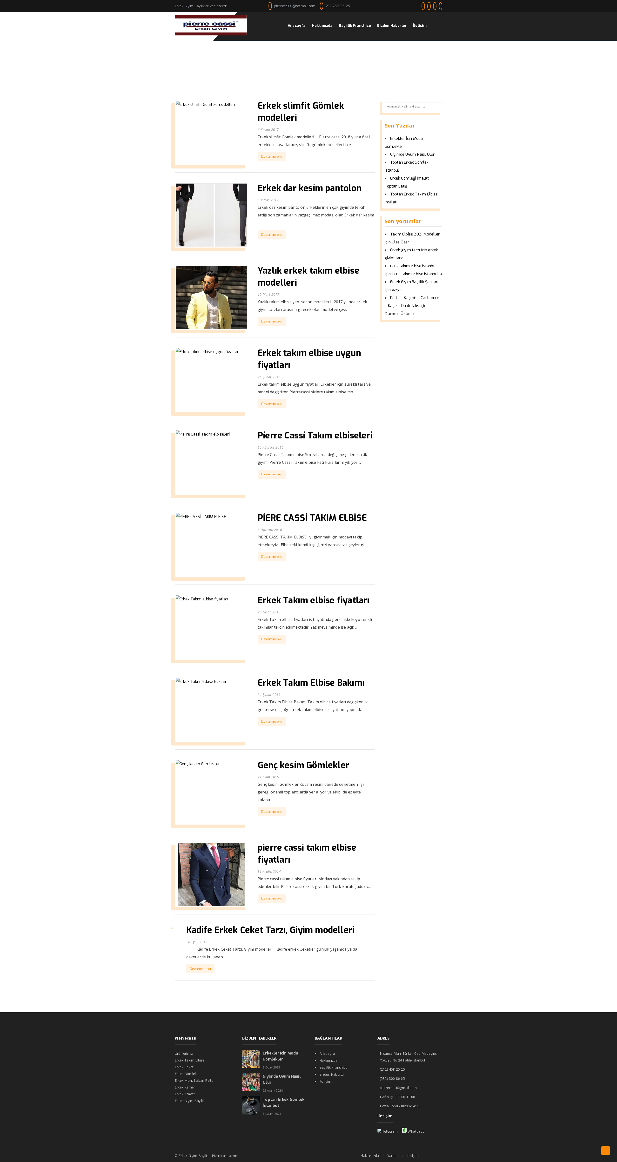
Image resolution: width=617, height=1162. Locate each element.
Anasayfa (327, 1053)
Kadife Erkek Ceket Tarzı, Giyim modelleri (270, 930)
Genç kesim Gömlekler (303, 765)
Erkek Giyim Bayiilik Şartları (414, 281)
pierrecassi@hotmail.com (294, 6)
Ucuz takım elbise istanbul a (417, 273)
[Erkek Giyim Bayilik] (211, 34)
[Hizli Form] (605, 1150)
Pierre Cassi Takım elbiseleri (315, 435)
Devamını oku (271, 156)
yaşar (397, 289)
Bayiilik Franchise (334, 1067)
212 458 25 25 (338, 6)
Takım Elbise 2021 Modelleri (415, 234)
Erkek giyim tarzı (405, 250)
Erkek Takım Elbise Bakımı (311, 683)
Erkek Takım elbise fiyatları (313, 600)
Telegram (389, 1131)
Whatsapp (415, 1131)
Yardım (393, 1156)
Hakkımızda (329, 1060)
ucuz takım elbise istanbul (413, 266)
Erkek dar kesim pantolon (310, 188)
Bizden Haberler (332, 1074)
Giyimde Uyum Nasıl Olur (412, 154)
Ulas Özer (400, 242)
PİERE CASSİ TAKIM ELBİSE (312, 518)
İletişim (325, 1081)
